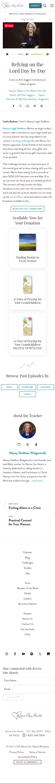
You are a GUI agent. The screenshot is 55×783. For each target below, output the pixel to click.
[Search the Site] (44, 6)
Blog (27, 557)
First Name (10, 680)
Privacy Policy (16, 752)
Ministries (35, 746)
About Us (27, 619)
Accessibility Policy (27, 757)
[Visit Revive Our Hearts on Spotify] (32, 654)
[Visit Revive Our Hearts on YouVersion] (48, 654)
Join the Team (27, 629)
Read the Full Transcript (27, 208)
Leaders (28, 598)
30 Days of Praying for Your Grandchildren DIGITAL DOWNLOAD (27, 345)
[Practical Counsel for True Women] (49, 19)
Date (9, 387)
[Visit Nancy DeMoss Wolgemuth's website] (19, 444)
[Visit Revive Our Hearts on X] (40, 654)
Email (7, 689)
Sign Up (11, 697)
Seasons (45, 387)
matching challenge (21, 141)
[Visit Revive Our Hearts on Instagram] (7, 654)
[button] (51, 5)
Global (27, 593)
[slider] (14, 54)
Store (27, 583)
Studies (27, 568)
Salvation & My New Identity (21, 99)
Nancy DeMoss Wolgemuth (27, 453)
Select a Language (26, 762)
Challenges (27, 563)
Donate (35, 5)
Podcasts (27, 552)
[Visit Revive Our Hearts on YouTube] (23, 654)
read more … (38, 481)
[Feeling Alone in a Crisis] (5, 19)
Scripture (27, 387)
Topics (27, 394)
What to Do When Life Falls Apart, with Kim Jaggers (28, 93)
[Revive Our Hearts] (12, 5)
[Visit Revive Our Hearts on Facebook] (15, 654)
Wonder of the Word (27, 588)
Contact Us (27, 624)
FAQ (27, 634)
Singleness (43, 99)
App (27, 573)
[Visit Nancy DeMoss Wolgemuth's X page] (27, 444)
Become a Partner (27, 604)
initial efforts (16, 197)
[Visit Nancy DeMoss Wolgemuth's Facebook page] (36, 444)
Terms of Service (37, 752)
